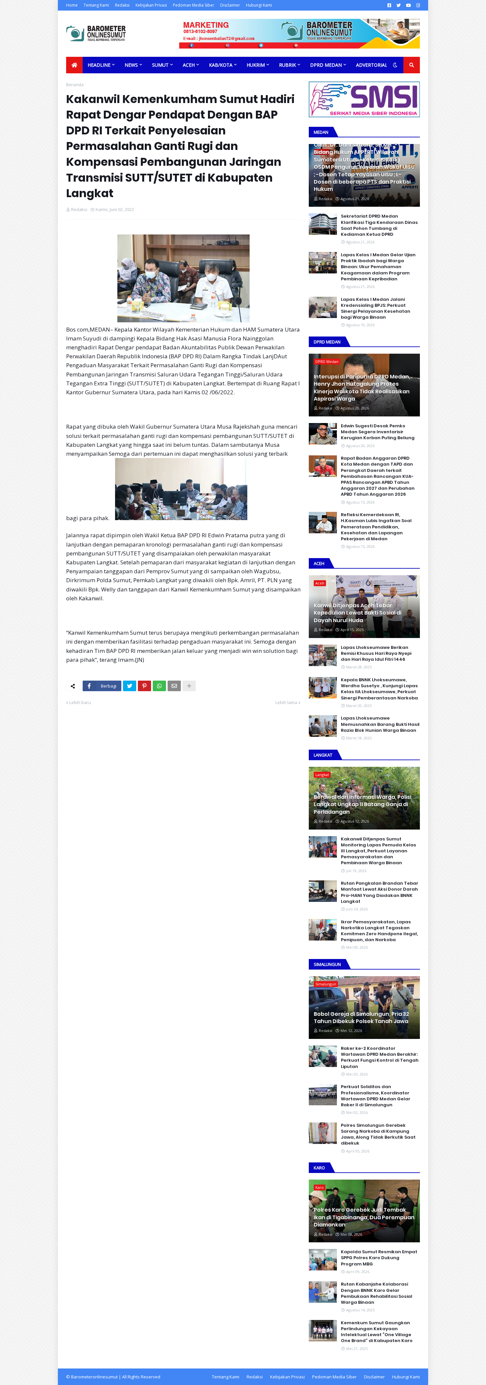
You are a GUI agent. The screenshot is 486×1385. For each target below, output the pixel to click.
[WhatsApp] (159, 686)
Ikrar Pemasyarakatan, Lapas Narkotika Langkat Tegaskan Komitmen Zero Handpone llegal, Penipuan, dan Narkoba (379, 931)
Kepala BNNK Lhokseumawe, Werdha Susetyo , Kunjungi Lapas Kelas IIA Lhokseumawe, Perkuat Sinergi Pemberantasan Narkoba (379, 689)
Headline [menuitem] (99, 65)
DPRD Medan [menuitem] (326, 65)
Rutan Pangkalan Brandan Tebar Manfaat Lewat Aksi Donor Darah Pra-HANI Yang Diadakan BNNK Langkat (379, 892)
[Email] (174, 686)
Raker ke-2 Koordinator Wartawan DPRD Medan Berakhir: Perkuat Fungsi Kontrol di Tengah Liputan (380, 1058)
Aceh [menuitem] (189, 65)
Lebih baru (80, 702)
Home (72, 5)
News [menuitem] (131, 65)
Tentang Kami (96, 5)
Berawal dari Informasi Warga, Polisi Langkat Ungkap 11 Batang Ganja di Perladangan (362, 805)
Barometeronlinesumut (94, 1377)
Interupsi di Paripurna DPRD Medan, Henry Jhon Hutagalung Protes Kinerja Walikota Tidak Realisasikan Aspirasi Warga (362, 388)
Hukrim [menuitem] (256, 65)
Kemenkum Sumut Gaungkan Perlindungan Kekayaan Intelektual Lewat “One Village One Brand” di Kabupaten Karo (377, 1332)
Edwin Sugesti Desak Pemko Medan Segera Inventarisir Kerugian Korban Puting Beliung (378, 432)
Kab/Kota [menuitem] (220, 65)
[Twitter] (129, 686)
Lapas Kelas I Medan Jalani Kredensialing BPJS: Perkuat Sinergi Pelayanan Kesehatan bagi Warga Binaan (375, 309)
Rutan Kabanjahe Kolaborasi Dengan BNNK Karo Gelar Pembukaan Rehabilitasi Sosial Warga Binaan (376, 1293)
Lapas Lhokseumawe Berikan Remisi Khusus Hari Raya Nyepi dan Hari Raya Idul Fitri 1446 (376, 653)
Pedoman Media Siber (193, 5)
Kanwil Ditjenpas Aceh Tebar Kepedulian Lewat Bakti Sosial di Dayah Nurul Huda (357, 613)
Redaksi (122, 5)
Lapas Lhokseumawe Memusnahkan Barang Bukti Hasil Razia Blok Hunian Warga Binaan (380, 724)
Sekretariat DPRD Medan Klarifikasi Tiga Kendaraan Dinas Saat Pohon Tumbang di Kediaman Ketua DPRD (379, 225)
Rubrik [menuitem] (287, 65)
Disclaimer (230, 5)
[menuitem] (74, 65)
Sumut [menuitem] (160, 65)
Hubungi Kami (259, 5)
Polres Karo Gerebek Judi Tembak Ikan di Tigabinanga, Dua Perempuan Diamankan (364, 1217)
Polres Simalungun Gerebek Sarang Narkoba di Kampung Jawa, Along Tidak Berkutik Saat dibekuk (378, 1134)
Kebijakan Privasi (151, 5)
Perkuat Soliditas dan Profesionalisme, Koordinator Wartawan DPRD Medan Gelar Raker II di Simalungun (375, 1096)
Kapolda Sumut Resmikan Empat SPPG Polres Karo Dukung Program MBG (379, 1258)
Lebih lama (286, 702)
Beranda (75, 85)
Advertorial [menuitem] (371, 65)
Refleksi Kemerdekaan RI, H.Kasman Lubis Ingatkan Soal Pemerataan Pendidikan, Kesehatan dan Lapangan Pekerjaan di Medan (376, 527)
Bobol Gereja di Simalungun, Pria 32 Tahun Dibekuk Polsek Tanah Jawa (361, 1018)
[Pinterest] (144, 686)
